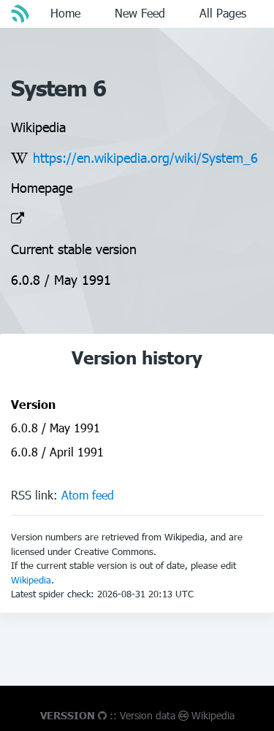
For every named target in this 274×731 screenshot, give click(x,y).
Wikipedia (31, 580)
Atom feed (87, 494)
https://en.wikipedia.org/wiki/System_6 (145, 157)
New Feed (140, 12)
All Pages (222, 12)
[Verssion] (22, 13)
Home (65, 12)
